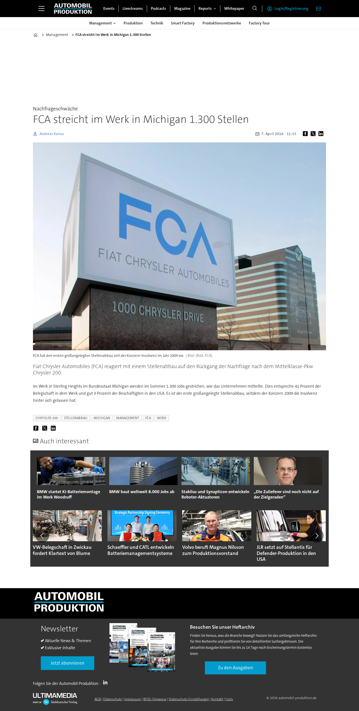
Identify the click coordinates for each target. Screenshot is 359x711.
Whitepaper (234, 8)
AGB (98, 699)
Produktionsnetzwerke (221, 23)
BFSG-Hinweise (154, 699)
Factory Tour (259, 23)
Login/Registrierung (291, 8)
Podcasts (158, 8)
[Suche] (255, 8)
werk (161, 418)
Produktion (133, 23)
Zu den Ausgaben (235, 668)
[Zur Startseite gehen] (72, 8)
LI (106, 682)
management (127, 418)
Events (109, 8)
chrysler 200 (47, 418)
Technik (156, 23)
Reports (205, 8)
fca (148, 418)
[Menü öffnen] (41, 8)
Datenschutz (112, 699)
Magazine (182, 8)
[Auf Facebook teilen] (306, 134)
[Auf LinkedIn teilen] (322, 134)
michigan (102, 418)
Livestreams (133, 8)
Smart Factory (183, 23)
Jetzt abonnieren (67, 663)
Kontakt (217, 699)
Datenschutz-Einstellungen (189, 699)
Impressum (132, 699)
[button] (42, 535)
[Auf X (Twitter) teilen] (314, 134)
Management (100, 23)
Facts (229, 699)
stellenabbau (75, 418)
